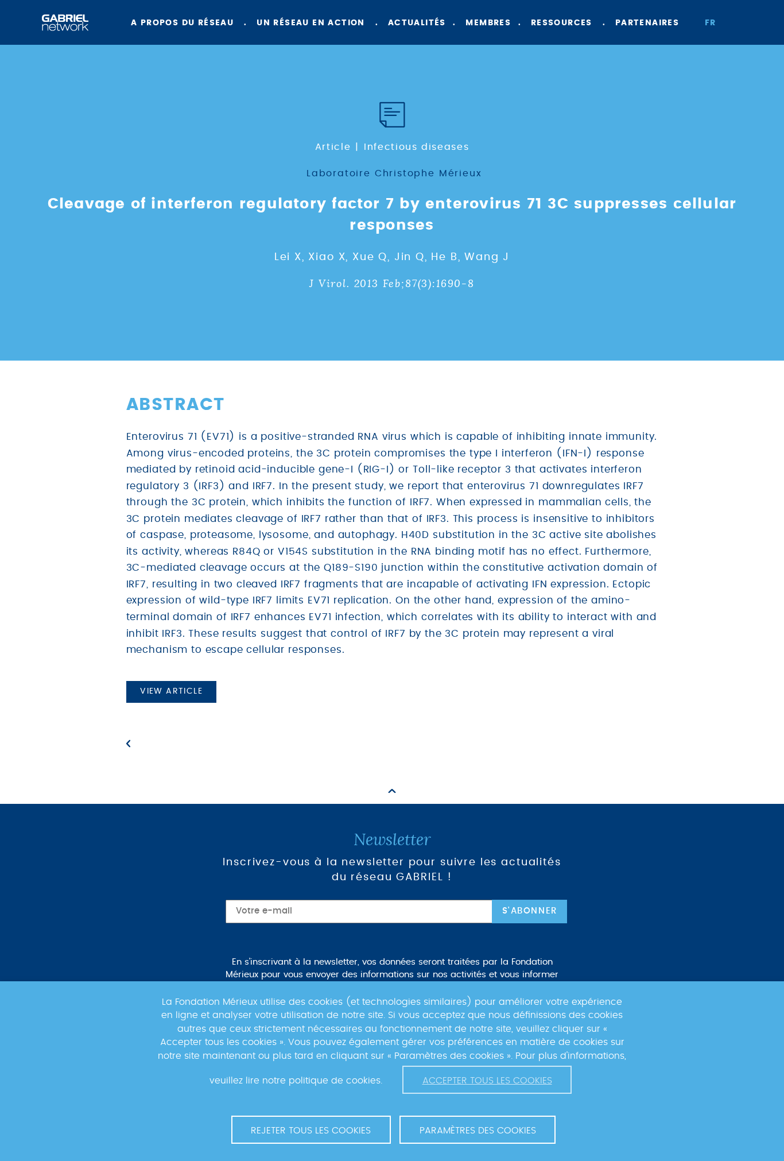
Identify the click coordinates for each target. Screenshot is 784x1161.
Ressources (561, 23)
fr (710, 23)
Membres (488, 23)
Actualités (417, 23)
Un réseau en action (311, 23)
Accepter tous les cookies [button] (487, 1080)
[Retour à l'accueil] (65, 22)
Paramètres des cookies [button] (478, 1130)
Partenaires (647, 23)
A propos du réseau (182, 23)
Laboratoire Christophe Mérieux (394, 173)
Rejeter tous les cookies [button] (311, 1130)
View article (171, 691)
